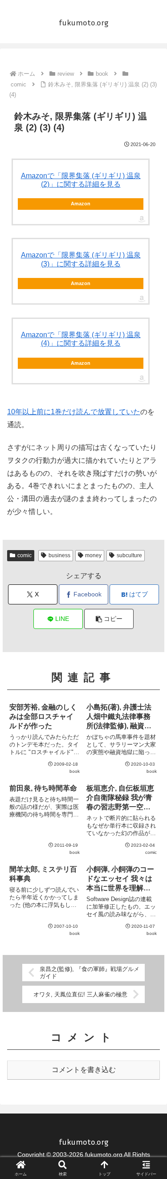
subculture (129, 555)
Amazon (80, 203)
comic (24, 555)
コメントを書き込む (84, 1069)
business (59, 555)
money (93, 555)
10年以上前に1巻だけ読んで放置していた (73, 412)
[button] (109, 619)
